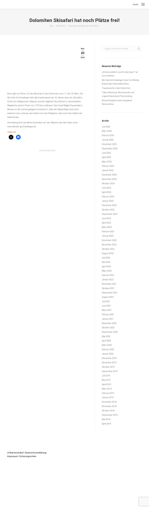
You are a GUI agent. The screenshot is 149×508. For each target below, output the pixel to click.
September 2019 (110, 371)
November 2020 (109, 323)
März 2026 (107, 131)
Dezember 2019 (109, 358)
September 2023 (110, 214)
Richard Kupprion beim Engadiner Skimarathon (117, 102)
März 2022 (107, 271)
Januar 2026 (107, 140)
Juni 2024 (106, 188)
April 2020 (106, 341)
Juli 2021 (106, 301)
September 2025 (110, 148)
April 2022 (106, 266)
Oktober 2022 (108, 249)
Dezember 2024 (109, 175)
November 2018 (109, 406)
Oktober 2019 (108, 367)
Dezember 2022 (109, 240)
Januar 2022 (107, 279)
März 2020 (107, 345)
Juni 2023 (106, 218)
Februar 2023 (108, 231)
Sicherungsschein (27, 456)
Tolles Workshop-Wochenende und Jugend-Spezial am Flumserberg (118, 94)
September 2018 (110, 415)
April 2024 (106, 192)
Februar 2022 (108, 275)
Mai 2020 (106, 336)
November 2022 (109, 244)
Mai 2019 (106, 380)
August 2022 (108, 253)
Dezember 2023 (109, 205)
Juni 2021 (106, 306)
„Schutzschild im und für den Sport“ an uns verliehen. (120, 74)
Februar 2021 (108, 314)
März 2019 (107, 389)
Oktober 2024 (108, 183)
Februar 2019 (108, 393)
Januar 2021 (107, 319)
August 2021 (108, 297)
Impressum (12, 456)
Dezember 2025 (109, 144)
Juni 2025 (106, 153)
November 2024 (109, 179)
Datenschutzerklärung (35, 453)
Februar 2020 (108, 349)
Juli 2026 (106, 127)
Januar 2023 (107, 236)
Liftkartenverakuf (15, 453)
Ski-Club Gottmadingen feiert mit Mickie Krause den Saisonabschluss (120, 82)
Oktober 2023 (108, 209)
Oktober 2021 (108, 288)
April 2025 (106, 157)
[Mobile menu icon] (143, 4)
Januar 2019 (107, 397)
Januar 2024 (107, 201)
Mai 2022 (106, 262)
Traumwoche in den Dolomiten (116, 88)
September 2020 (110, 332)
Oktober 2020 (108, 327)
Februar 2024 (108, 196)
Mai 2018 (106, 419)
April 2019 (106, 384)
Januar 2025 (107, 170)
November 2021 (109, 284)
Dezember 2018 (109, 402)
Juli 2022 (106, 258)
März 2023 (107, 227)
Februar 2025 (108, 166)
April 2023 (106, 223)
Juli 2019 (106, 375)
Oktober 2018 (108, 410)
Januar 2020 (107, 354)
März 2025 (107, 161)
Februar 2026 (108, 135)
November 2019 (109, 362)
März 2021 (107, 310)
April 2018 (106, 424)
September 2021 (110, 292)
